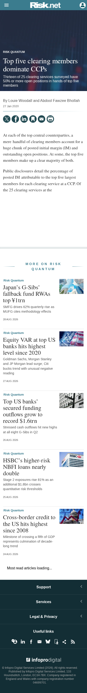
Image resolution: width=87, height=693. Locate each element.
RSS (73, 641)
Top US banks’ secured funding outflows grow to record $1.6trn (22, 411)
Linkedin (23, 641)
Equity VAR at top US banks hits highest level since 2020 (29, 346)
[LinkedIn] (24, 119)
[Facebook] (15, 119)
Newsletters (39, 641)
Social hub (64, 641)
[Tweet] (6, 119)
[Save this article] (33, 119)
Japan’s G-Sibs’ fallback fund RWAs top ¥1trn (26, 293)
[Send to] (41, 119)
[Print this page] (50, 119)
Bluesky (48, 641)
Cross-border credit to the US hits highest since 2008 (29, 523)
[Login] (82, 5)
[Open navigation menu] (4, 5)
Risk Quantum (14, 52)
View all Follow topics (14, 641)
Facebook (31, 641)
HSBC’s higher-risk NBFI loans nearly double (26, 466)
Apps (56, 641)
